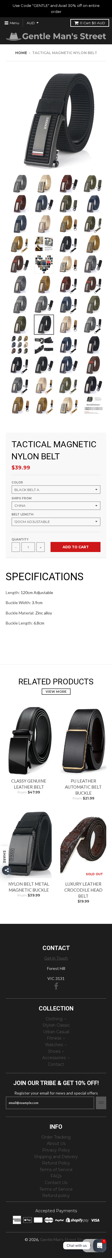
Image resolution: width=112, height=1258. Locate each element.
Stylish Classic (56, 1025)
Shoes (54, 1051)
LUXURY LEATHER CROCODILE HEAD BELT (83, 890)
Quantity (19, 539)
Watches (54, 1044)
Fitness (54, 1038)
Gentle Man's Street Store (63, 1239)
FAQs (56, 1176)
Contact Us (56, 1182)
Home (21, 53)
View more (56, 692)
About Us (56, 1143)
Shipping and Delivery (56, 1156)
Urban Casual (56, 1031)
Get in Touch (56, 958)
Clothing (54, 1018)
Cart (92, 23)
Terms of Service (56, 1169)
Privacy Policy (56, 1150)
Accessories (54, 1057)
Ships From (21, 498)
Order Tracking (56, 1137)
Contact (56, 1064)
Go (101, 1103)
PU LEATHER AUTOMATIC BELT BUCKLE (83, 786)
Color (17, 482)
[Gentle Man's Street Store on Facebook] (56, 986)
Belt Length (22, 514)
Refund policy (56, 1195)
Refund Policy (56, 1163)
